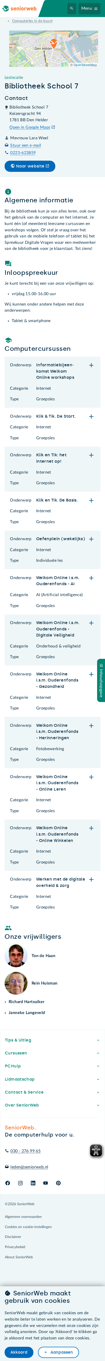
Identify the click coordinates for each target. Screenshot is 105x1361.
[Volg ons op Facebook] (7, 1183)
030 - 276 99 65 (25, 1151)
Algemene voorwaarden (23, 1217)
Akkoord (18, 1352)
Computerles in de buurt (32, 21)
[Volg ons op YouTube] (45, 1183)
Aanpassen (61, 1352)
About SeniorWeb (19, 1257)
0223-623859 (23, 153)
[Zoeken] (71, 8)
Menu (86, 8)
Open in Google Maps (29, 127)
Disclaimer (13, 1237)
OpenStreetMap (85, 65)
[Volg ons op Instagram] (20, 1183)
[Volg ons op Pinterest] (58, 1183)
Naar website (30, 166)
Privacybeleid (15, 1247)
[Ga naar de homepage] (23, 8)
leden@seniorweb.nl (29, 1167)
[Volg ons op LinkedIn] (33, 1183)
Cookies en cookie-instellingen (28, 1227)
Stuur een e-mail (25, 145)
